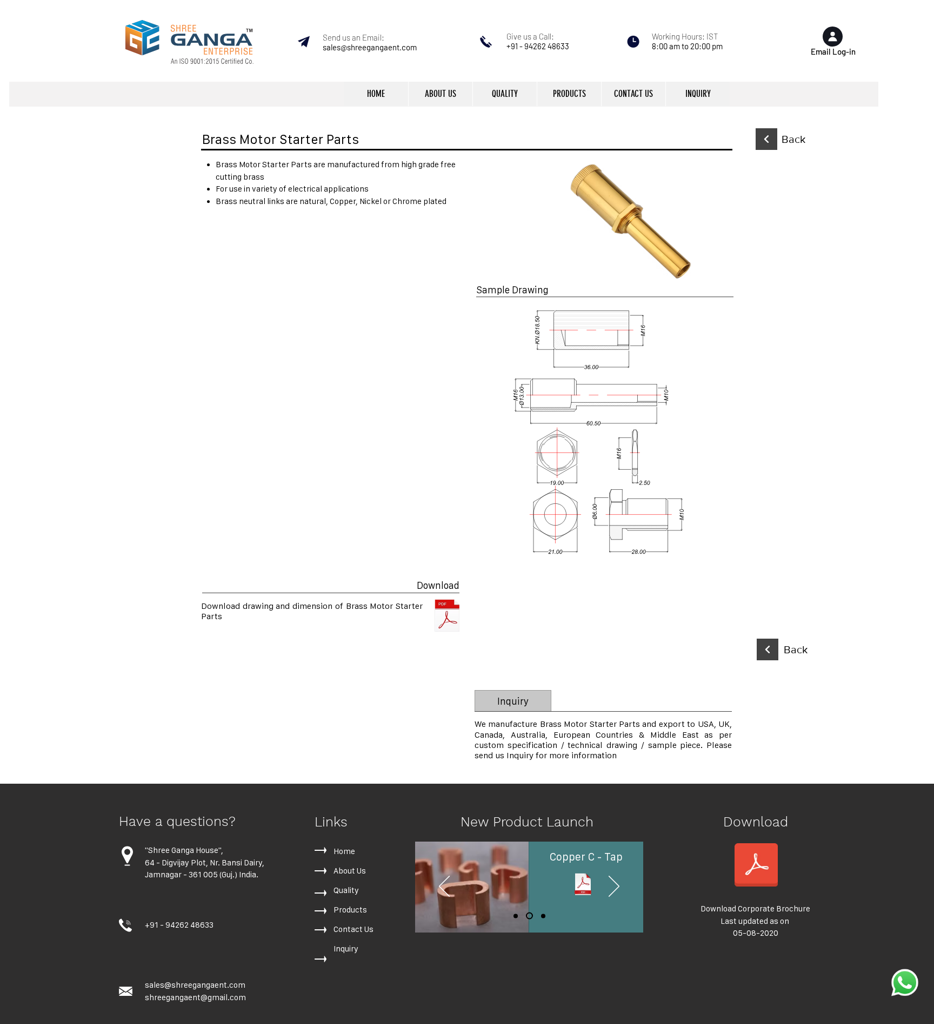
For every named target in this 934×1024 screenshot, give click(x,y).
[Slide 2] (529, 916)
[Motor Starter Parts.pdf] (447, 617)
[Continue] (766, 139)
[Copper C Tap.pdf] (583, 885)
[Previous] (444, 887)
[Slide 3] (543, 916)
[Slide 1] (515, 916)
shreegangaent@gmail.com (195, 997)
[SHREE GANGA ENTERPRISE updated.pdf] (756, 866)
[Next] (614, 887)
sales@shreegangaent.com (370, 47)
